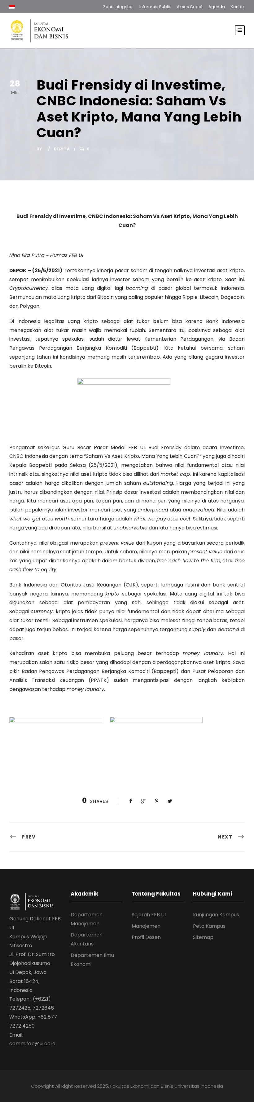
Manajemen (146, 926)
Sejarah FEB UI (149, 914)
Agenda (216, 7)
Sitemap (203, 937)
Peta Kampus (209, 926)
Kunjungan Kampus (216, 914)
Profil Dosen (146, 937)
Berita (62, 149)
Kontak (238, 7)
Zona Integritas (118, 7)
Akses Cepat (190, 7)
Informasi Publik (155, 7)
